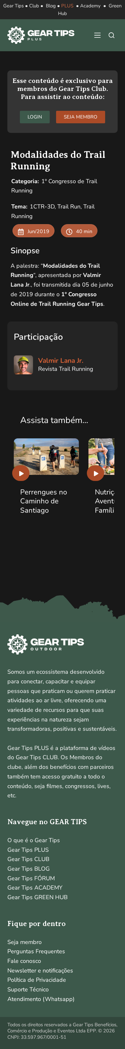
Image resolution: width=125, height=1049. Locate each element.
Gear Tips (13, 6)
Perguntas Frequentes (36, 951)
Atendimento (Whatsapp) (41, 999)
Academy (90, 6)
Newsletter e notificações (40, 970)
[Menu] (97, 35)
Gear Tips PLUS (28, 850)
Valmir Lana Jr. (60, 360)
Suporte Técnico (28, 989)
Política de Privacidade (36, 980)
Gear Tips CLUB (28, 859)
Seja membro (24, 942)
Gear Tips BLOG (28, 869)
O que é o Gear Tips (33, 840)
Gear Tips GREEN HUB (37, 897)
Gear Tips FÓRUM (31, 878)
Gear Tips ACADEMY (35, 887)
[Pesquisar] (111, 35)
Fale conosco (24, 961)
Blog (51, 6)
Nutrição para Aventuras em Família (53, 501)
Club (34, 6)
